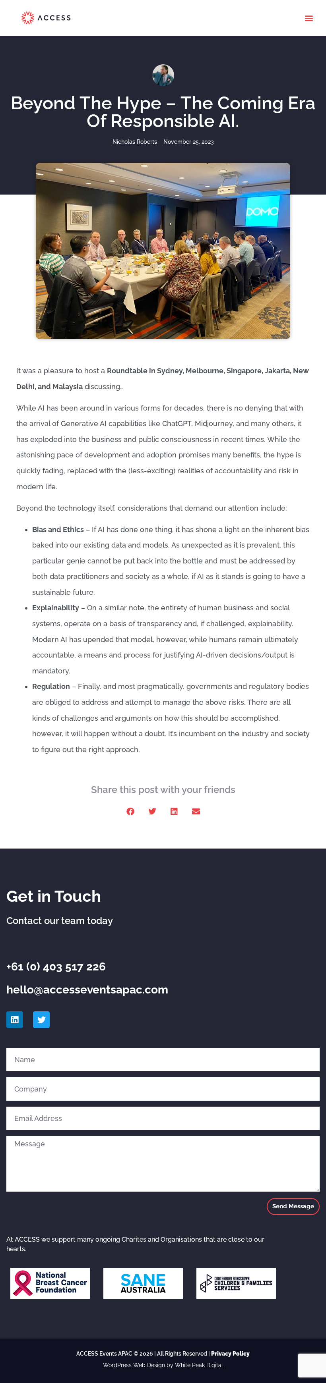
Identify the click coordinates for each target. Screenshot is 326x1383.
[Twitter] (41, 1019)
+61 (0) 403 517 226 (56, 966)
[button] (309, 18)
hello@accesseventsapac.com (87, 989)
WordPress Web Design (134, 1365)
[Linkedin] (14, 1019)
